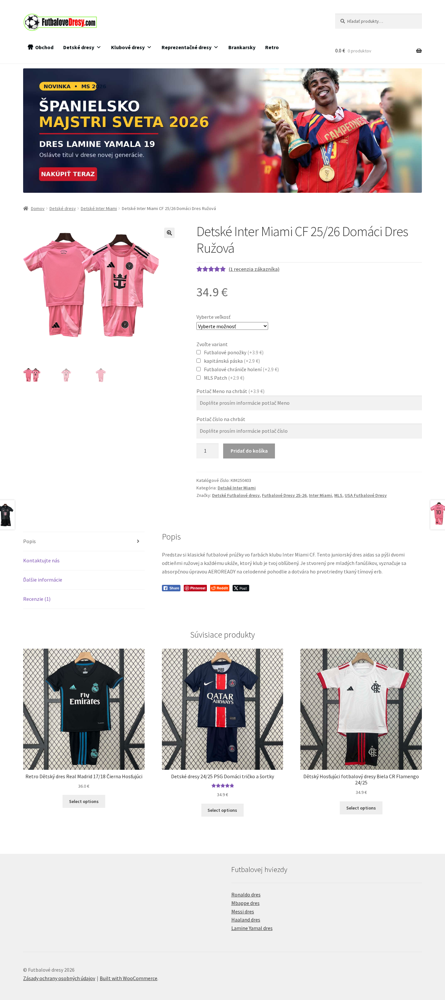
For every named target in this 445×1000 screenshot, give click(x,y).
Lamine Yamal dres (252, 928)
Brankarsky (241, 47)
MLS (338, 495)
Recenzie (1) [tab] (36, 599)
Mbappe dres (245, 903)
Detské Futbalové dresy (236, 495)
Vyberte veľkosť (213, 317)
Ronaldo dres (246, 894)
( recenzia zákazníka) (254, 269)
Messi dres (242, 911)
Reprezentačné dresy (186, 47)
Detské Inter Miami (99, 208)
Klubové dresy (128, 47)
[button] (169, 233)
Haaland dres (245, 919)
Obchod (44, 47)
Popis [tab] (29, 541)
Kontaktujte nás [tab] (41, 560)
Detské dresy (78, 47)
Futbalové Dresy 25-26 (284, 495)
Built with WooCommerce (128, 978)
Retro (272, 47)
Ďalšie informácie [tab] (42, 579)
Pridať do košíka (249, 450)
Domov (38, 208)
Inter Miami (320, 495)
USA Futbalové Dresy (366, 495)
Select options (84, 801)
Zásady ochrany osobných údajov (59, 978)
